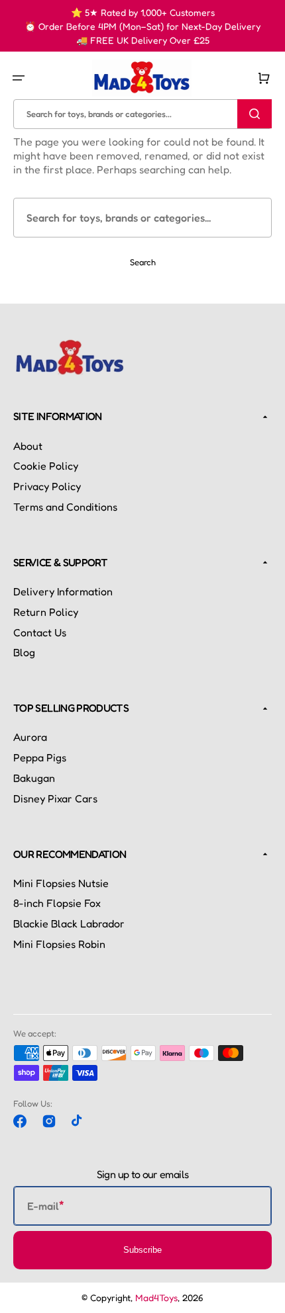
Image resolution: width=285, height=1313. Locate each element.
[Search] (254, 113)
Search (143, 262)
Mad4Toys (156, 1297)
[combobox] (142, 114)
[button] (18, 78)
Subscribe (142, 1250)
